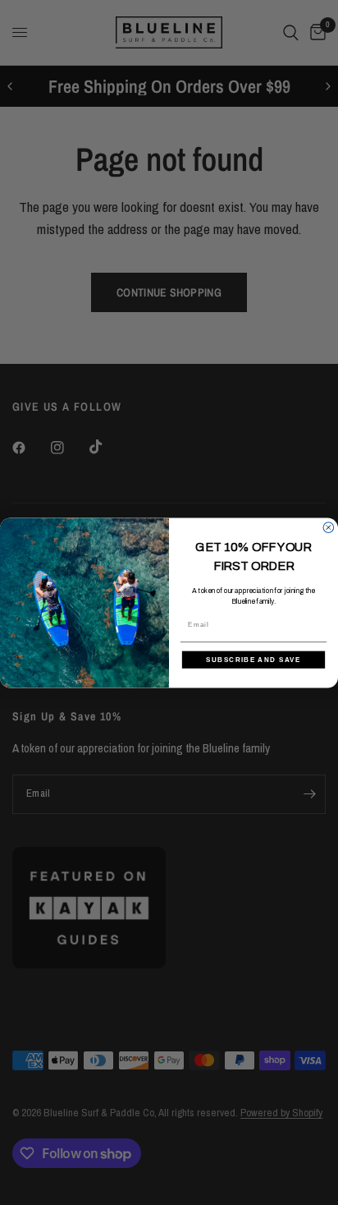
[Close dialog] (328, 527)
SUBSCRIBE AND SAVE (253, 659)
